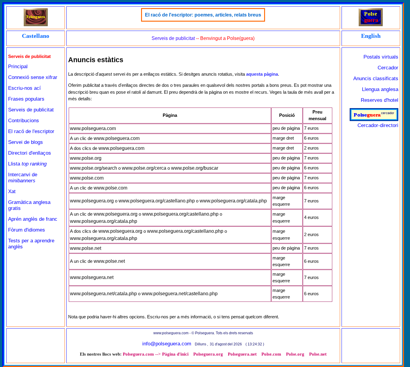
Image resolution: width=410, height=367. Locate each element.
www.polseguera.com (93, 128)
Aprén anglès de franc (32, 219)
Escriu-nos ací (24, 88)
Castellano (35, 35)
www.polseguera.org (92, 200)
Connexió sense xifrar (32, 77)
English (371, 35)
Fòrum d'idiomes (26, 230)
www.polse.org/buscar (194, 168)
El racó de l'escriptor (31, 131)
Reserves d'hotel (379, 100)
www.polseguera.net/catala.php (103, 293)
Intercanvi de (22, 178)
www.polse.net (85, 248)
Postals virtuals (380, 57)
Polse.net (318, 354)
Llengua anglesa (380, 89)
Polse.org (295, 354)
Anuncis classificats (375, 78)
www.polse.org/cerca (144, 168)
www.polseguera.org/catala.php (233, 200)
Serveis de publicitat (31, 110)
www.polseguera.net (91, 277)
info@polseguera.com (166, 344)
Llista (27, 164)
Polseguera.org (208, 354)
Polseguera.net (242, 354)
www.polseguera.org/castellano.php (157, 200)
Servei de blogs (25, 142)
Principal (18, 66)
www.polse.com (87, 177)
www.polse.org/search (93, 168)
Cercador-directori (377, 125)
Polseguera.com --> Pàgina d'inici (155, 354)
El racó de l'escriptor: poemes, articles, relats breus (203, 14)
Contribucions (23, 120)
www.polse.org (85, 158)
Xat (12, 191)
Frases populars (26, 99)
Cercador (388, 68)
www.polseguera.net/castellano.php (180, 293)
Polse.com (271, 354)
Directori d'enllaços (29, 153)
